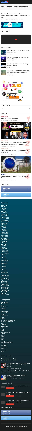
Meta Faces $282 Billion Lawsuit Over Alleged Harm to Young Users (18, 64)
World (2, 351)
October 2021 (4, 262)
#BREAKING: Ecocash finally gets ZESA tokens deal (18, 386)
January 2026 (4, 216)
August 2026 (4, 205)
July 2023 (3, 254)
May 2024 (3, 245)
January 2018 (4, 284)
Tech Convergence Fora (7, 342)
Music (2, 329)
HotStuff (3, 318)
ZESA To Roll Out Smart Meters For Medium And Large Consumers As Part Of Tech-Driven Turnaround (18, 72)
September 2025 (5, 221)
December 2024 (5, 235)
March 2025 (4, 230)
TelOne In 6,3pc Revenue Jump (9, 118)
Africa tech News (5, 303)
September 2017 (5, 290)
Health (2, 317)
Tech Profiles (4, 345)
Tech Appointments (6, 341)
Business (3, 174)
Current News (4, 140)
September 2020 (5, 280)
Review (3, 333)
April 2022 (3, 257)
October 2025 (4, 220)
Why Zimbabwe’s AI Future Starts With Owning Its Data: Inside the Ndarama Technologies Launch (15, 143)
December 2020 (5, 275)
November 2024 (5, 236)
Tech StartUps (4, 347)
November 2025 (5, 218)
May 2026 (3, 210)
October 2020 (4, 278)
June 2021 (3, 266)
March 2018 (4, 281)
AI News (3, 305)
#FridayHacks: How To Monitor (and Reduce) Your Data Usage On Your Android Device (17, 401)
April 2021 (3, 269)
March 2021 (4, 271)
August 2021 (4, 263)
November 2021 (5, 260)
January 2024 (4, 251)
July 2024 (3, 242)
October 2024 (4, 238)
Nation (2, 330)
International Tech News (7, 321)
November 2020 (5, 277)
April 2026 (3, 211)
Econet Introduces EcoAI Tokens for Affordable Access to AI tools (18, 51)
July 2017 (3, 293)
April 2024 (3, 247)
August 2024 (4, 241)
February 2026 (4, 214)
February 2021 (4, 272)
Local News (3, 324)
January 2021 (4, 274)
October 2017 (4, 289)
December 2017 (5, 286)
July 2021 (3, 265)
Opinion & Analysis (5, 332)
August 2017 (4, 292)
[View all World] (16, 39)
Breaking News (4, 306)
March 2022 (4, 259)
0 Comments (18, 388)
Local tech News (5, 326)
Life (2, 323)
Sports (2, 336)
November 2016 (5, 295)
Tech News (3, 344)
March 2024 (4, 248)
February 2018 (4, 283)
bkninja (25, 426)
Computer (3, 309)
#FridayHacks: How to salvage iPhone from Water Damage (18, 393)
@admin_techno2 (7, 19)
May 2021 (3, 268)
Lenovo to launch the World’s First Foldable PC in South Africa (14, 151)
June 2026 (3, 208)
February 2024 (4, 250)
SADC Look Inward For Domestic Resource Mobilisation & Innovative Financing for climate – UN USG (15, 15)
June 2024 (3, 244)
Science (3, 335)
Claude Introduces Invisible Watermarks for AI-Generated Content (18, 58)
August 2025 (4, 223)
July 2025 (3, 224)
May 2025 (3, 227)
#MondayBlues (4, 302)
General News (4, 315)
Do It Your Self (4, 312)
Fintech (3, 314)
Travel (2, 348)
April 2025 (3, 229)
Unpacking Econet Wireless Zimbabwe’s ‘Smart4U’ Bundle (15, 177)
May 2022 (3, 256)
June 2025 (3, 226)
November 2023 (5, 253)
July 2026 (3, 207)
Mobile (2, 327)
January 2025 (4, 233)
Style (2, 338)
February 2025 (4, 232)
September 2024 (5, 239)
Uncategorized (4, 116)
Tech (2, 339)
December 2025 (5, 217)
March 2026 (4, 213)
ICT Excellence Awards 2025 (8, 320)
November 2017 (5, 287)
